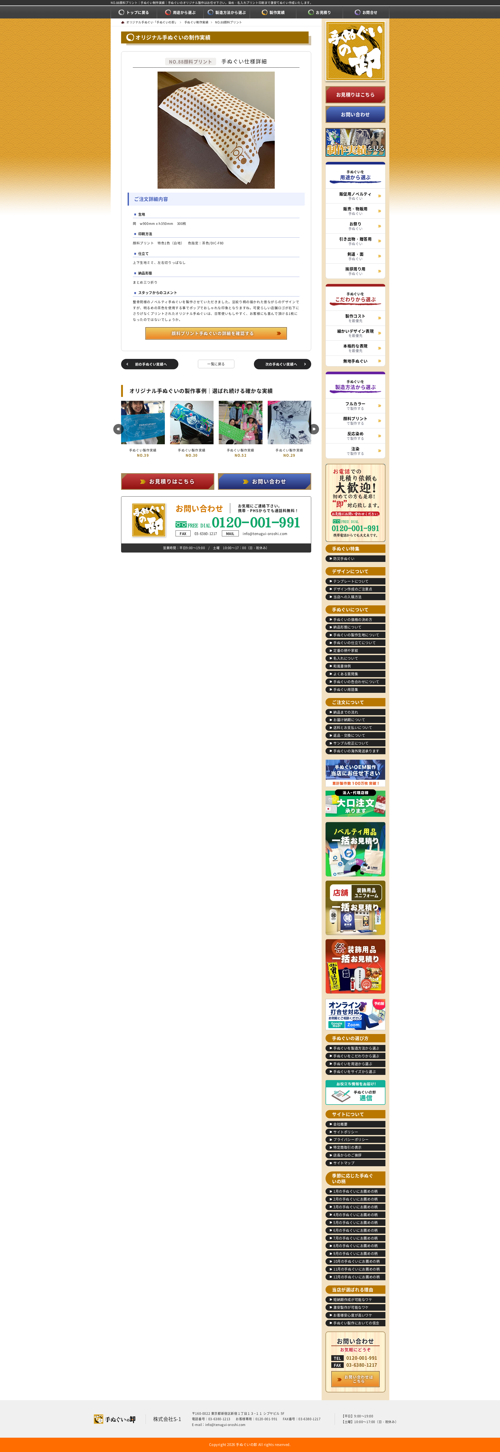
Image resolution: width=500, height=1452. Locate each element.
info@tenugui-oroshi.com (257, 533)
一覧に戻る (216, 363)
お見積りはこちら (355, 94)
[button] (118, 429)
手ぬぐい (355, 196)
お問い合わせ (355, 114)
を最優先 (355, 318)
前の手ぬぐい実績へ (151, 364)
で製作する (355, 406)
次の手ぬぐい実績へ (281, 364)
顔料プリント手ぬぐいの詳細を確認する (213, 333)
